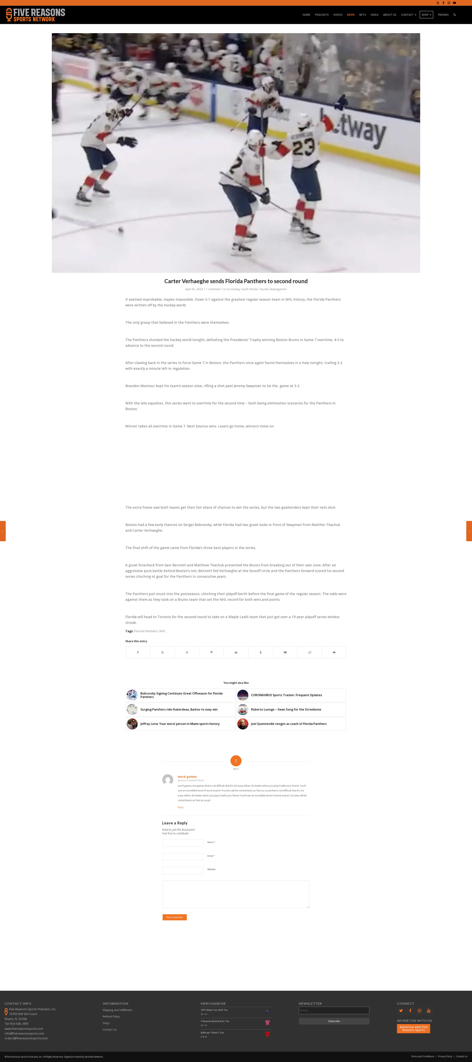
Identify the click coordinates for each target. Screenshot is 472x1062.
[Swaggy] (236, 153)
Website (211, 869)
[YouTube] (429, 1011)
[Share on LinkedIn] (236, 652)
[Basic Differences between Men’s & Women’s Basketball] (469, 531)
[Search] (454, 15)
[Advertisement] (237, 949)
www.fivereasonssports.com (24, 1029)
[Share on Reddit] (310, 652)
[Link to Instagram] (449, 3)
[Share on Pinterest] (211, 652)
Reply (180, 807)
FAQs (106, 1023)
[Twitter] (401, 1011)
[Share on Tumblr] (261, 652)
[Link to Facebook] (443, 3)
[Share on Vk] (285, 652)
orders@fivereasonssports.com (26, 1038)
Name (211, 842)
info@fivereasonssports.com (24, 1033)
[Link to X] (437, 3)
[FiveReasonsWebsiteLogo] (35, 15)
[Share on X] (162, 652)
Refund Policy (111, 1016)
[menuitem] (306, 15)
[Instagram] (419, 1011)
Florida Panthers (146, 631)
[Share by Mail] (334, 652)
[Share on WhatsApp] (187, 652)
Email (211, 855)
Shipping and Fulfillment (117, 1010)
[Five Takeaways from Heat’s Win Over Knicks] (3, 531)
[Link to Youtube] (454, 3)
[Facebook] (410, 1011)
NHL (162, 631)
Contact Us (110, 1029)
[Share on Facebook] (138, 652)
